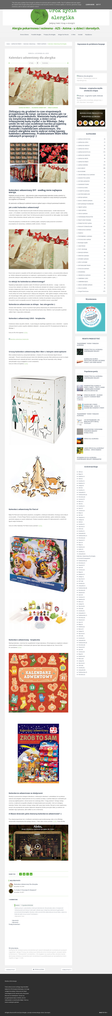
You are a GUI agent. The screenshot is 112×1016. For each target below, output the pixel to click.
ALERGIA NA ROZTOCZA (84, 152)
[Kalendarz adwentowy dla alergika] (38, 86)
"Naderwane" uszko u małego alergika (88, 344)
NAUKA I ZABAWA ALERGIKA (85, 200)
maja (79, 474)
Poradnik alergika (36, 34)
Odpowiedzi (15, 920)
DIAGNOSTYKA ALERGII (84, 178)
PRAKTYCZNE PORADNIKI (84, 220)
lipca (79, 508)
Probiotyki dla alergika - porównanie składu (93, 350)
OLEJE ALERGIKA (82, 210)
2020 (79, 522)
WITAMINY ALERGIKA (83, 259)
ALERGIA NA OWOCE (83, 149)
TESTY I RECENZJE (82, 249)
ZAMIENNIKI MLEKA (83, 281)
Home (8, 44)
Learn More (90, 4)
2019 (79, 529)
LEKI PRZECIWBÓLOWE (84, 194)
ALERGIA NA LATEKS (83, 142)
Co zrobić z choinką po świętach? (25, 890)
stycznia (80, 526)
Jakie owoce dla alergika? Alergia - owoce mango (94, 449)
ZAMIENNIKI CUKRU (83, 278)
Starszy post (66, 969)
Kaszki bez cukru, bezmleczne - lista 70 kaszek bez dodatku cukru (94, 406)
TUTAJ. (26, 332)
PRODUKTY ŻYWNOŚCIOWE (85, 226)
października (82, 494)
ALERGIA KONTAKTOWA (84, 139)
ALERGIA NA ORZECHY (84, 145)
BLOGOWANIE (81, 171)
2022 (79, 503)
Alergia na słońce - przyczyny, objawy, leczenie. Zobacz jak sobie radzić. (94, 360)
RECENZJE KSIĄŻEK (83, 242)
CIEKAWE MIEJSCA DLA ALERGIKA (86, 174)
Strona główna (39, 969)
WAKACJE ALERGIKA (83, 252)
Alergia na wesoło (63, 34)
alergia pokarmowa (83, 291)
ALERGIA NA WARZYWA (84, 155)
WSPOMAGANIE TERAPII (84, 265)
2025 (79, 472)
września (81, 497)
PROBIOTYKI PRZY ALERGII (85, 223)
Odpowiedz (18, 916)
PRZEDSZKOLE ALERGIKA (84, 230)
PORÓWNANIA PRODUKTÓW (85, 217)
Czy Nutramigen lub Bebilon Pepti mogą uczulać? (91, 421)
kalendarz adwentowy (29, 44)
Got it (98, 4)
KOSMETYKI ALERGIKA (84, 191)
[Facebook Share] (20, 874)
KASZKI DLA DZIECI (83, 187)
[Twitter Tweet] (24, 874)
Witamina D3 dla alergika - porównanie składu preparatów (89, 458)
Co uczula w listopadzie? (83, 558)
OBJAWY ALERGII (82, 207)
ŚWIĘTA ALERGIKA (41, 44)
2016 (79, 608)
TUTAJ (26, 363)
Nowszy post (11, 969)
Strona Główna (24, 34)
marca (80, 501)
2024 (79, 478)
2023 (79, 488)
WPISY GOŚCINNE (82, 262)
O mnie (73, 34)
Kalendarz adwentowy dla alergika (26, 884)
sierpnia (80, 517)
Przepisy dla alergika (49, 34)
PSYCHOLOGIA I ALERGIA (84, 239)
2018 (79, 549)
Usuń (22, 916)
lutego (80, 485)
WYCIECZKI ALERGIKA (83, 268)
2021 (79, 515)
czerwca (80, 499)
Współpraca (88, 34)
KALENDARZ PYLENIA (83, 184)
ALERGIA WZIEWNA (83, 165)
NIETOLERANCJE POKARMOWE (86, 204)
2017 (79, 581)
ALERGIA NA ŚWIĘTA (16, 44)
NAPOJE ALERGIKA (82, 197)
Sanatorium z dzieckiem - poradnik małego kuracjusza (93, 430)
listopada (81, 492)
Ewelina (17, 905)
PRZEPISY (80, 233)
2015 (79, 636)
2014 (79, 665)
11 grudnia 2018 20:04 (27, 905)
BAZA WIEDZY (81, 168)
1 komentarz (45, 63)
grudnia (80, 481)
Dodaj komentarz (14, 924)
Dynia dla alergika (91, 439)
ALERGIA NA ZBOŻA (83, 158)
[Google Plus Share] (27, 874)
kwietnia (80, 476)
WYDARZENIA (81, 272)
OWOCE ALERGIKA (83, 213)
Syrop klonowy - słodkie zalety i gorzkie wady (93, 396)
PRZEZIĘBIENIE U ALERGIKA (85, 236)
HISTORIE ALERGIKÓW (84, 181)
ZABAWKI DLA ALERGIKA (84, 275)
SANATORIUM (81, 246)
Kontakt (80, 34)
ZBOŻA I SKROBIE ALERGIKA (85, 285)
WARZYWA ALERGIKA (83, 255)
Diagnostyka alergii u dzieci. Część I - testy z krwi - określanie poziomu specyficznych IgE (94, 388)
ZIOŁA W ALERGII (82, 288)
